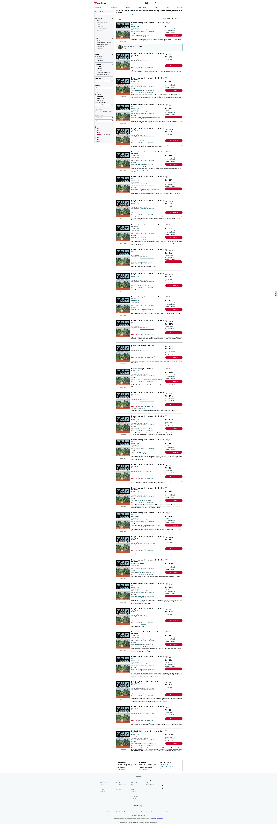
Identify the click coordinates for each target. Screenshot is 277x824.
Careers (132, 786)
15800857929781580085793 (147, 31)
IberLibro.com (160, 811)
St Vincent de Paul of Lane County (143, 117)
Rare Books (128, 7)
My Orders (102, 789)
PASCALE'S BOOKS (139, 743)
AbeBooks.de (119, 811)
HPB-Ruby (136, 237)
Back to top (138, 776)
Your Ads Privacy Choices (136, 793)
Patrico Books (137, 262)
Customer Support (150, 784)
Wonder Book (137, 405)
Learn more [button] (97, 141)
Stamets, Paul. (135, 734)
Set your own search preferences (169, 768)
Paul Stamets (135, 300)
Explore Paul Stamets (155, 48)
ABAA (142, 408)
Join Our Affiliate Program (121, 784)
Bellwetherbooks (138, 428)
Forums (132, 789)
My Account (168, 2)
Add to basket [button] (174, 35)
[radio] (95, 60)
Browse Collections (114, 7)
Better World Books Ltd (140, 693)
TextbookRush (138, 644)
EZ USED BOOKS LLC (139, 90)
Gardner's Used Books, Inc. (141, 500)
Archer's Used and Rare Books (141, 719)
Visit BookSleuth (143, 769)
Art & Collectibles (142, 7)
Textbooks (156, 7)
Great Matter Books (139, 669)
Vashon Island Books (139, 309)
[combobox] (128, 3)
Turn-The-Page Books (139, 572)
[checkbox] (95, 20)
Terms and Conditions (158, 818)
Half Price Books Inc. (139, 333)
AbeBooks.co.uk (110, 811)
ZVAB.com (168, 811)
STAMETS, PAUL (135, 516)
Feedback (275, 293)
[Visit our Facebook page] (162, 782)
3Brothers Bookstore (139, 189)
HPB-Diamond (137, 452)
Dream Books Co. (138, 35)
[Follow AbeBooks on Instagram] (162, 789)
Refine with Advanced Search (138, 15)
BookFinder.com (138, 814)
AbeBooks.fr (126, 811)
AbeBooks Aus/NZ (143, 811)
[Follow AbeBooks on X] (162, 785)
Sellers (167, 7)
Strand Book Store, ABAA (140, 620)
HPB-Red (136, 66)
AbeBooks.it (134, 811)
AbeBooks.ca (152, 811)
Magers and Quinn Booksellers (142, 525)
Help (180, 2)
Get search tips (164, 764)
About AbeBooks (134, 782)
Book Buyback (118, 786)
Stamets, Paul (135, 26)
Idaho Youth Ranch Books (140, 164)
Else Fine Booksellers (139, 477)
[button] (117, 18)
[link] (180, 18)
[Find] (146, 3)
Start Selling (180, 7)
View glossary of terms (166, 766)
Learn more (97, 50)
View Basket (102, 791)
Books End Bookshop (139, 549)
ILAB (145, 408)
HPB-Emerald (137, 212)
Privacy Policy (133, 791)
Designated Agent (134, 796)
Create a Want (121, 769)
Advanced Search (98, 7)
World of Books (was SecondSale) (142, 356)
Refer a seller (118, 789)
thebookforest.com (139, 596)
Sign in (162, 2)
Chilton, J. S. (143, 563)
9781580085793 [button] (124, 15)
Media (132, 784)
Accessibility (133, 798)
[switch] (96, 111)
